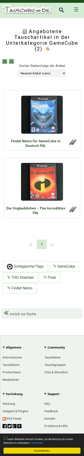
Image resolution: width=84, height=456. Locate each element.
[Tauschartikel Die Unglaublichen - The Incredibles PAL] (42, 183)
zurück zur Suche (22, 314)
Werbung (9, 403)
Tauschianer (52, 357)
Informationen (12, 357)
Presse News (12, 372)
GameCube (65, 266)
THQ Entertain (22, 277)
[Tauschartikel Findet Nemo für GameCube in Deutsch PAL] (42, 116)
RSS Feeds (13, 418)
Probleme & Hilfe (56, 426)
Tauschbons (11, 365)
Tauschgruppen (55, 365)
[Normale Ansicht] (5, 62)
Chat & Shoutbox (56, 372)
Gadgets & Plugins (15, 411)
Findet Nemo (21, 288)
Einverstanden (42, 450)
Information (37, 442)
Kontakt (49, 418)
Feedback (51, 411)
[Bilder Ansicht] (12, 62)
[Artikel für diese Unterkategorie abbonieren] (47, 49)
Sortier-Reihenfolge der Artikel (42, 66)
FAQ (47, 403)
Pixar (51, 277)
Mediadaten (11, 379)
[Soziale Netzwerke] (12, 426)
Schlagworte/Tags (28, 266)
